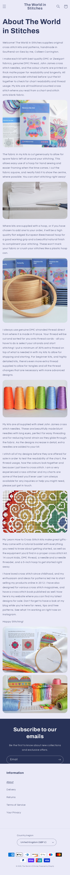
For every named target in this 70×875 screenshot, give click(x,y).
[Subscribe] (59, 760)
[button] (4, 6)
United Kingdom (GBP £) (33, 842)
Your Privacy (14, 812)
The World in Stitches (30, 866)
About (10, 782)
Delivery (11, 789)
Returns (11, 797)
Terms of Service (16, 805)
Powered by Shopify (46, 866)
